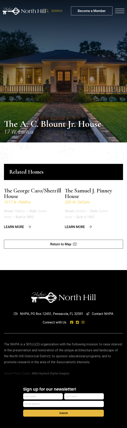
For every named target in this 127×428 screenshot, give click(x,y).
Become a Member (92, 11)
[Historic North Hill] (24, 11)
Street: (14, 211)
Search (47, 11)
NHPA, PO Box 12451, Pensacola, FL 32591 (51, 314)
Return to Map (60, 244)
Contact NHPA (102, 314)
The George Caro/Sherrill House (32, 193)
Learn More (14, 227)
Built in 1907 (85, 217)
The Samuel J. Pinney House (88, 193)
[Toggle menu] (119, 10)
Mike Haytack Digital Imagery (50, 373)
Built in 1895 (25, 217)
